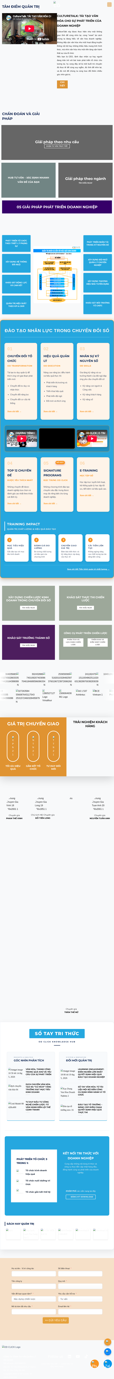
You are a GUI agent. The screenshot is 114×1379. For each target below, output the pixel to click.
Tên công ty (17, 1281)
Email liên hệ (63, 1306)
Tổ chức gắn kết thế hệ (38, 1192)
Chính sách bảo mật (49, 1364)
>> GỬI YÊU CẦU (56, 1320)
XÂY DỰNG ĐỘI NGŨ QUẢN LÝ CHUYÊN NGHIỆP (97, 262)
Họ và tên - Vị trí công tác (23, 1268)
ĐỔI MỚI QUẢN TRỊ (79, 1060)
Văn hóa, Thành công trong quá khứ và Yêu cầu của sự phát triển (38, 1072)
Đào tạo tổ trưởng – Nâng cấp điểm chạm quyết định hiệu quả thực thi (90, 1108)
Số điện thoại (64, 1268)
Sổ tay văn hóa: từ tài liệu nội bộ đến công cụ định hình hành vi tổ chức (92, 1091)
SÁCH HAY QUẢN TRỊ (20, 1223)
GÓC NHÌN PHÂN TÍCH (29, 1060)
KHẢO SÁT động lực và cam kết (16, 283)
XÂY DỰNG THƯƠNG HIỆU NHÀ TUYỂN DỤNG (97, 282)
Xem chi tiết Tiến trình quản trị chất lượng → (88, 569)
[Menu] (109, 4)
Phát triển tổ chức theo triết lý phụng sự (16, 243)
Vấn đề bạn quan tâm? (22, 1294)
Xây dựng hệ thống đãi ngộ (16, 263)
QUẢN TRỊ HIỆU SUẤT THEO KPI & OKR (16, 304)
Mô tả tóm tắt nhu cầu (21, 1306)
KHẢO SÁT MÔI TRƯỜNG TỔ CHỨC (98, 304)
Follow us (55, 1356)
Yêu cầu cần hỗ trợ (66, 1294)
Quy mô (61, 1281)
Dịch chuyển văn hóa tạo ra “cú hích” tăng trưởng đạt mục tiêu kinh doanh (38, 1088)
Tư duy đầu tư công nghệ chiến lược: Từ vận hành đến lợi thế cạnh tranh (38, 1106)
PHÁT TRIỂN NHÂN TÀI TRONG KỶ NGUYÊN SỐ (97, 243)
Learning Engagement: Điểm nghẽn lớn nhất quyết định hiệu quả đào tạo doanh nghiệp (91, 1073)
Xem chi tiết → (14, 411)
